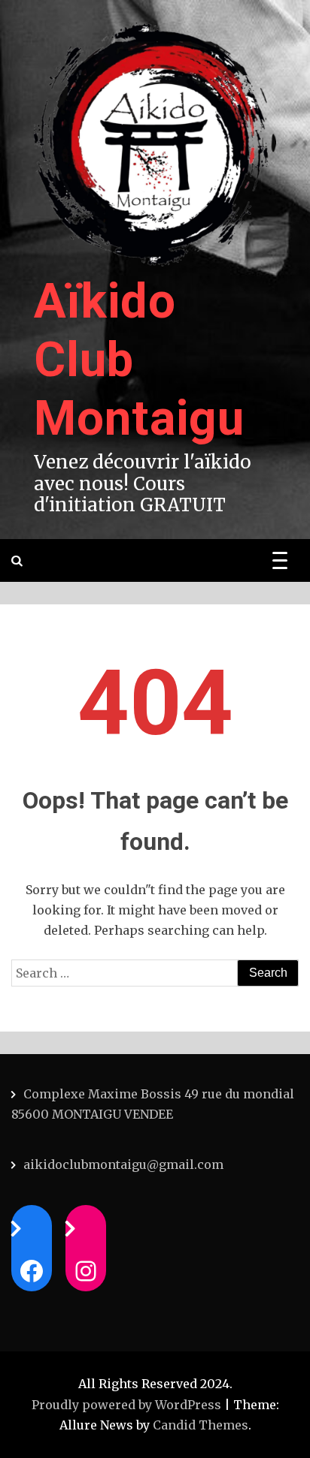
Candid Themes (200, 1424)
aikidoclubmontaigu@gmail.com (123, 1164)
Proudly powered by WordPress (128, 1404)
